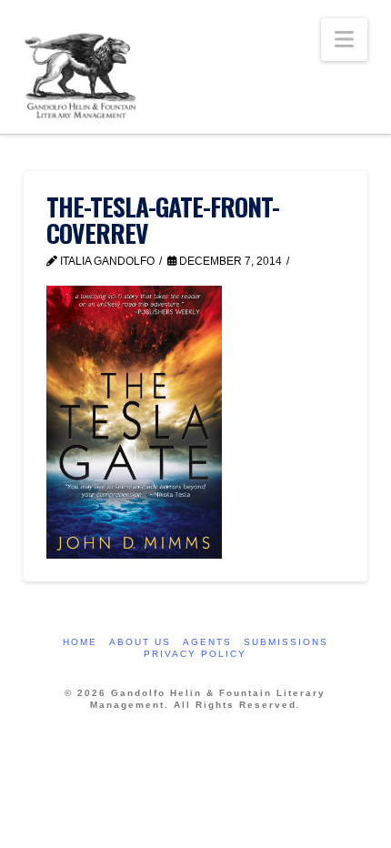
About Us (140, 642)
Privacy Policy (195, 654)
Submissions (286, 642)
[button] (344, 39)
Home (80, 642)
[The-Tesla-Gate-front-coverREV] (134, 422)
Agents (207, 642)
